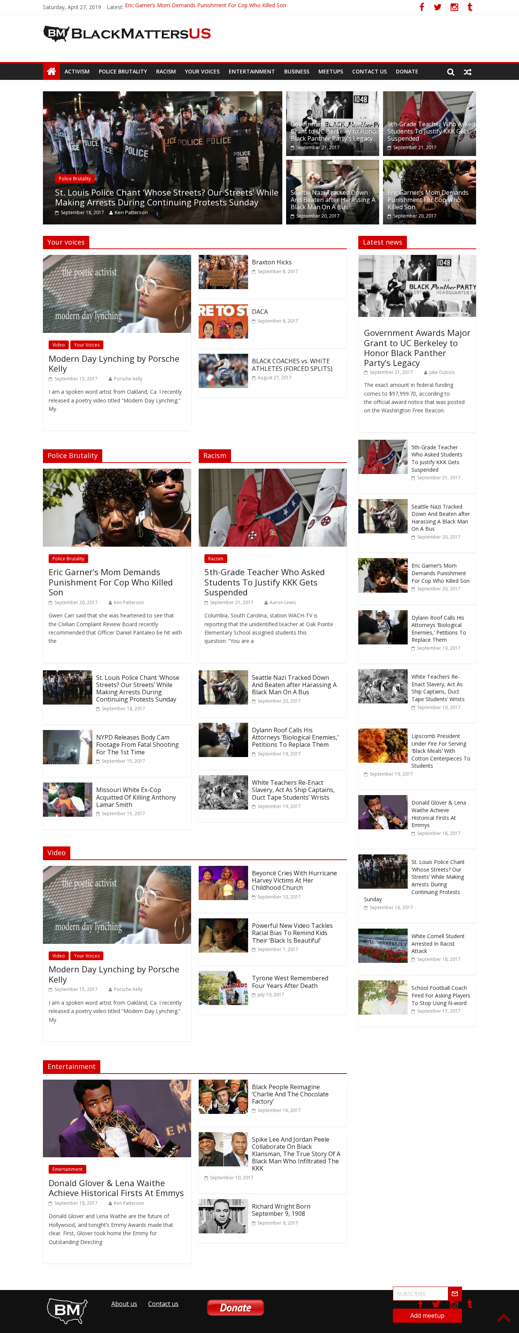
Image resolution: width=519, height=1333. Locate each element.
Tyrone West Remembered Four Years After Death (290, 981)
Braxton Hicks (272, 262)
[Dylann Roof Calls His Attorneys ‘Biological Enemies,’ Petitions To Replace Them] (223, 727)
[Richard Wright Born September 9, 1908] (223, 1203)
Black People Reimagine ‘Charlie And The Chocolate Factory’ (290, 1094)
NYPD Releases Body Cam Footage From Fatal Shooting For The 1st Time (137, 744)
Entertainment (252, 71)
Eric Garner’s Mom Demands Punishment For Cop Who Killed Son (205, 7)
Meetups (330, 71)
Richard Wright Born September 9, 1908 (281, 1210)
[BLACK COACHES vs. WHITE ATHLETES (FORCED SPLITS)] (223, 358)
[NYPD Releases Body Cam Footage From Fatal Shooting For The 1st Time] (67, 734)
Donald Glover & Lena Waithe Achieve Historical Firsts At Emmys (116, 1187)
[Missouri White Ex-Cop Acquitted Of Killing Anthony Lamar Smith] (67, 787)
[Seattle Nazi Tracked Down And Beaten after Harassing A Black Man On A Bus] (332, 164)
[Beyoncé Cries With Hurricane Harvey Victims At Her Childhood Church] (223, 870)
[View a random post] (467, 72)
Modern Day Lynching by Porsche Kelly (114, 363)
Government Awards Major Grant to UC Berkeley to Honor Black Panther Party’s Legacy (335, 131)
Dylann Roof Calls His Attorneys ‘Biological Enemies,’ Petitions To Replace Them (295, 737)
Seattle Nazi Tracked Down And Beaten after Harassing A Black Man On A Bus (333, 199)
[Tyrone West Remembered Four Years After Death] (223, 975)
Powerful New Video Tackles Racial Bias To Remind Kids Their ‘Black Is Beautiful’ (292, 932)
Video (58, 345)
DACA (260, 311)
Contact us (369, 71)
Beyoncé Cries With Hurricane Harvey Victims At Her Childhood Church (294, 880)
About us (124, 1304)
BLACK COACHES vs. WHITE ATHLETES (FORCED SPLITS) (292, 364)
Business (296, 71)
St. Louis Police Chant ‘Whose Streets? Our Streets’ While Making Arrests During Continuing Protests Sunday (157, 197)
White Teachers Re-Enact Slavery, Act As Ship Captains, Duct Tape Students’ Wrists (293, 789)
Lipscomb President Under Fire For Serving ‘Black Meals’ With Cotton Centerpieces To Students (440, 750)
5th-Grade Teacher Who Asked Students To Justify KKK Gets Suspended (431, 131)
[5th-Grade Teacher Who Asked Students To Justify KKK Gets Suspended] (429, 96)
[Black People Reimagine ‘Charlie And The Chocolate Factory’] (223, 1084)
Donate (407, 71)
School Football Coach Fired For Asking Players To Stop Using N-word (440, 995)
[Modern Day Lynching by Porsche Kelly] (117, 259)
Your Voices (202, 71)
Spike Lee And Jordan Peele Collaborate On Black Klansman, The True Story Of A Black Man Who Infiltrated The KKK (296, 1154)
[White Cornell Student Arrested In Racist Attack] (383, 932)
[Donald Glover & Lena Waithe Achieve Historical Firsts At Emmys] (117, 1084)
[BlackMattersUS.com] (51, 72)
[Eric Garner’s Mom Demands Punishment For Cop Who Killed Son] (429, 164)
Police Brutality (123, 71)
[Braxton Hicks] (223, 259)
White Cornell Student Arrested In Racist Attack (438, 943)
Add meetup (427, 1315)
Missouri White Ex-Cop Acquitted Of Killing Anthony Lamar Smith (136, 797)
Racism (166, 71)
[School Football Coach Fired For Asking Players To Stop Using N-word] (383, 984)
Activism (77, 71)
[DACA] (223, 309)
